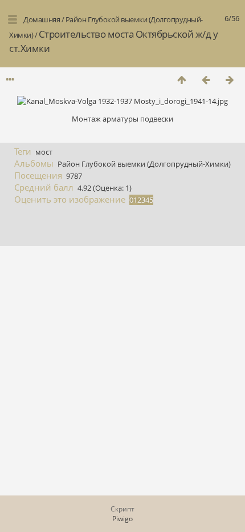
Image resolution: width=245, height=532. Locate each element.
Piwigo (122, 518)
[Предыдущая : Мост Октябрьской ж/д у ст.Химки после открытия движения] (206, 79)
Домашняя (41, 19)
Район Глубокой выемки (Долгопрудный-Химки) (144, 164)
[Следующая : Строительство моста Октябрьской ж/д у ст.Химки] (230, 79)
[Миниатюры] (182, 79)
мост (43, 152)
